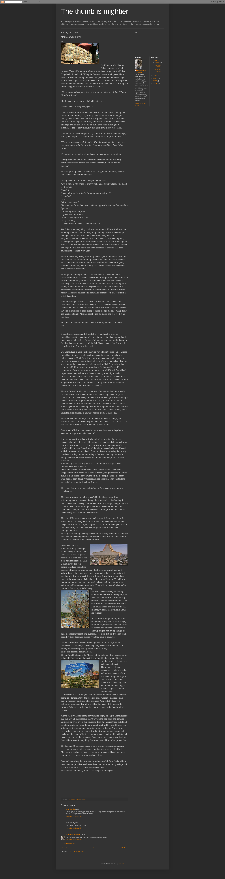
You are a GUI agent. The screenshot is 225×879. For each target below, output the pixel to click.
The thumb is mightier (94, 11)
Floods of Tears (158, 66)
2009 (155, 84)
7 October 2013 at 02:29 (74, 840)
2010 (155, 81)
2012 (155, 75)
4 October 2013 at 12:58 (74, 816)
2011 (155, 78)
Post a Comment (69, 844)
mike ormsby (70, 809)
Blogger (121, 864)
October (157, 63)
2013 (155, 60)
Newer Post (65, 848)
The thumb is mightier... (74, 834)
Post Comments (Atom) (77, 851)
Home (95, 848)
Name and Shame (158, 70)
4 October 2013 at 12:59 (74, 828)
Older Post (123, 848)
